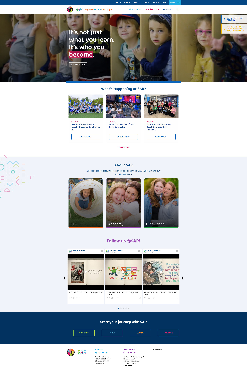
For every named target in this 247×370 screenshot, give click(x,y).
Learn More (123, 147)
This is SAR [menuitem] (134, 9)
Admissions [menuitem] (151, 9)
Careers (156, 2)
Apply (140, 333)
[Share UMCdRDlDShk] (102, 298)
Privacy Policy (157, 349)
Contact (164, 2)
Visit (112, 333)
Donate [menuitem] (167, 9)
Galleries (127, 2)
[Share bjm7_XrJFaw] (140, 298)
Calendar (118, 2)
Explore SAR (78, 65)
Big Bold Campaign (98, 9)
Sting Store (137, 2)
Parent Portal (175, 2)
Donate (169, 333)
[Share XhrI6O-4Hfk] (178, 298)
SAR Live (147, 2)
